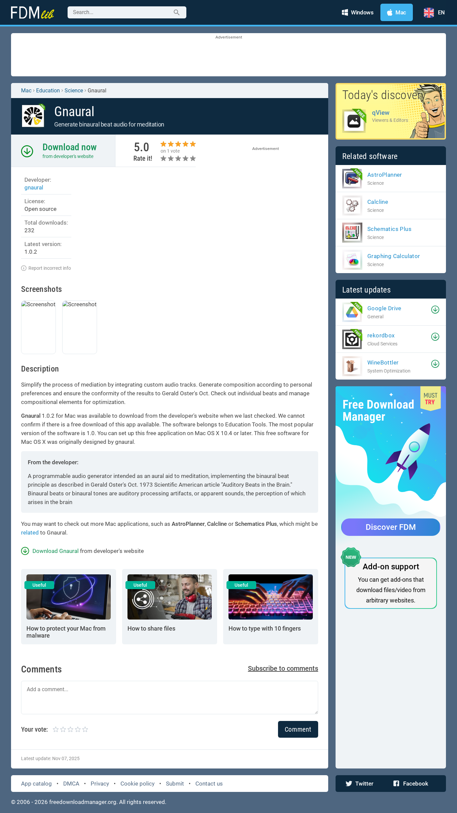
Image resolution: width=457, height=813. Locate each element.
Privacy (100, 783)
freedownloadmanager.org (82, 802)
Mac (26, 90)
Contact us (209, 783)
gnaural (33, 187)
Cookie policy (137, 783)
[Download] (435, 310)
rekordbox (381, 335)
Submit (175, 783)
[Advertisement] (228, 55)
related (30, 532)
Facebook (415, 783)
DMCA (71, 783)
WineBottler (382, 362)
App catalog (36, 783)
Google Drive (384, 308)
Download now (69, 147)
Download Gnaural (55, 551)
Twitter (364, 783)
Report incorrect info (49, 268)
